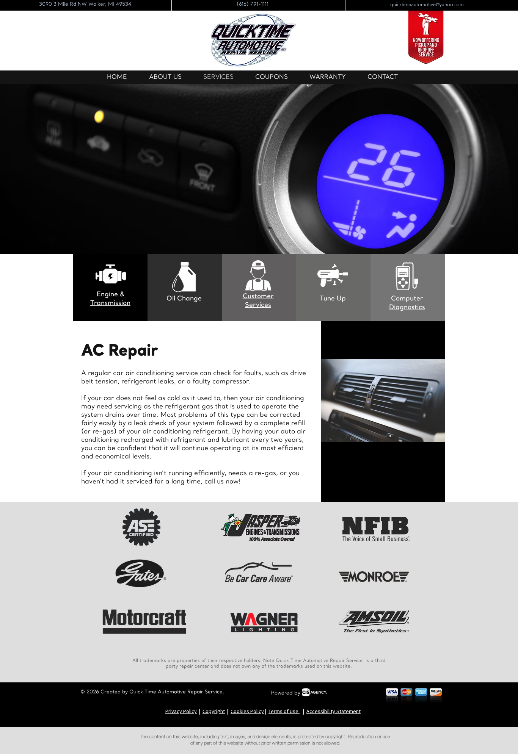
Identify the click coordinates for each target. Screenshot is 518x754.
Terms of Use (284, 711)
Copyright (213, 711)
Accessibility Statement (333, 711)
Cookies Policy (247, 711)
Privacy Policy (181, 711)
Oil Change (184, 299)
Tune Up (333, 299)
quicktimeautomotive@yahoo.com (427, 4)
